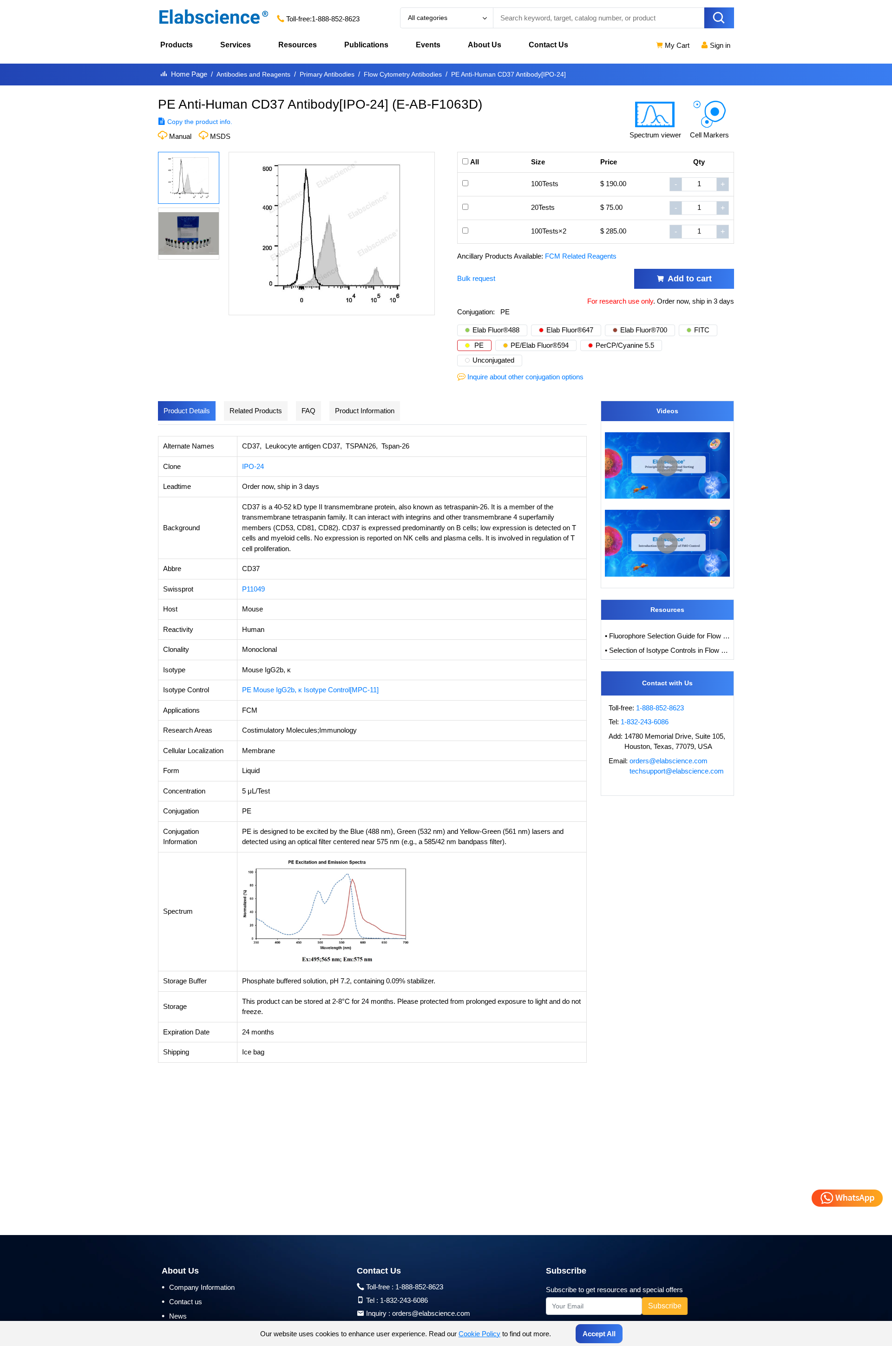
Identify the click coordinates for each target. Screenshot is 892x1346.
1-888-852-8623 (336, 19)
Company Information (198, 1287)
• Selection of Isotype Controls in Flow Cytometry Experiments (667, 650)
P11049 (253, 589)
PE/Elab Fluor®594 (540, 345)
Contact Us (548, 45)
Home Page (189, 74)
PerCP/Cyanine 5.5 (625, 345)
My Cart (676, 45)
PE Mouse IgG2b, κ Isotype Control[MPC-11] (310, 690)
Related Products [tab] (256, 411)
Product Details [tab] (187, 411)
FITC (701, 330)
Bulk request (476, 278)
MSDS (220, 136)
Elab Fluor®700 (643, 330)
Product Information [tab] (364, 411)
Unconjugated (493, 360)
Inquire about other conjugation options (525, 377)
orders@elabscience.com (669, 761)
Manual (180, 136)
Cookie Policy (479, 1334)
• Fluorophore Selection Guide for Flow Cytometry (667, 636)
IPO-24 (253, 466)
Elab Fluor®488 (495, 330)
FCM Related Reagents (581, 256)
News (174, 1315)
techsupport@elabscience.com (677, 771)
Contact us (182, 1301)
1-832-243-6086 (645, 722)
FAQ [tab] (308, 411)
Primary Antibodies (327, 74)
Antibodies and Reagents (253, 74)
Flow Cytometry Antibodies (403, 74)
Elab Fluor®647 (569, 330)
